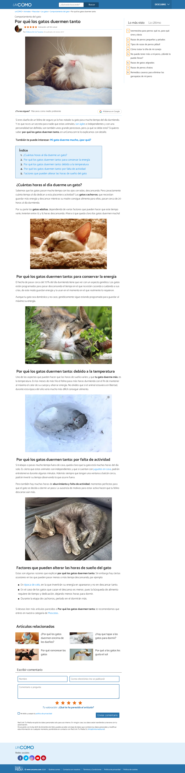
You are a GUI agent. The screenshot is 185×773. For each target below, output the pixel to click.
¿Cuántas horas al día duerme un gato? (45, 155)
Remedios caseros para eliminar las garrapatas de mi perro (147, 74)
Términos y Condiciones (92, 770)
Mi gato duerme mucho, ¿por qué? (70, 140)
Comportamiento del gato (59, 11)
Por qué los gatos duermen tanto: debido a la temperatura (56, 164)
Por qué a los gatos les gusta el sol (107, 653)
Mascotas (35, 11)
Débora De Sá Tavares (34, 32)
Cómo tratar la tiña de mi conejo (146, 49)
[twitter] (26, 758)
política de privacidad (44, 713)
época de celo (32, 584)
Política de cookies (130, 770)
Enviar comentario (107, 715)
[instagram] (31, 758)
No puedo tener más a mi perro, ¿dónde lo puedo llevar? (151, 56)
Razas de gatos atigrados (142, 63)
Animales (27, 11)
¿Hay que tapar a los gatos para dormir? (106, 636)
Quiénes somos (54, 770)
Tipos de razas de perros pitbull (145, 44)
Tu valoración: (49, 707)
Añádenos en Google (111, 111)
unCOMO (18, 11)
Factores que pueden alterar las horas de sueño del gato (55, 173)
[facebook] (20, 758)
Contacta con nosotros (71, 770)
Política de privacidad (112, 770)
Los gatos (44, 11)
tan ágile (80, 124)
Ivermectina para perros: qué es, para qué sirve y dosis (150, 33)
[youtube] (37, 758)
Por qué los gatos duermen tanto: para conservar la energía (57, 160)
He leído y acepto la (36, 714)
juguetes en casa (102, 469)
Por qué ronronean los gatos (53, 653)
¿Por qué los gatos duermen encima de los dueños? (52, 638)
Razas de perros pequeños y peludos (148, 40)
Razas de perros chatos (142, 68)
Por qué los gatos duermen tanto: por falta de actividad (55, 169)
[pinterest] (43, 758)
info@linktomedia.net (96, 729)
